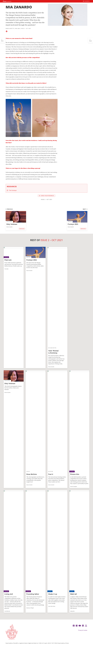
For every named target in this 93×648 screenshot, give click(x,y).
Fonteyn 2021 (73, 224)
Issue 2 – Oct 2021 (26, 28)
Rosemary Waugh (30, 608)
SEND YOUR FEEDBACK (47, 195)
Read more (21, 228)
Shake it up (52, 594)
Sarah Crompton (73, 486)
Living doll (8, 594)
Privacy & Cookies (82, 630)
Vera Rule (6, 269)
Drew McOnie (31, 474)
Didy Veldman (11, 224)
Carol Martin (7, 611)
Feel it (50, 474)
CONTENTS (87, 1)
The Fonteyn (13, 190)
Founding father (32, 594)
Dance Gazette (10, 28)
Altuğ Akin (72, 611)
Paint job (8, 260)
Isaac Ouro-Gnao (51, 606)
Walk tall (73, 594)
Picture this (74, 474)
